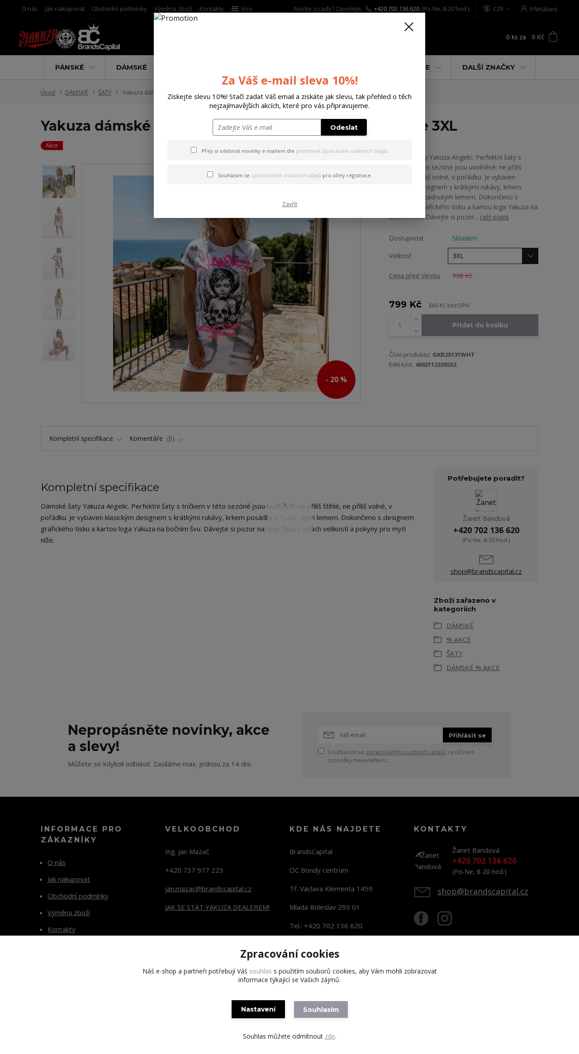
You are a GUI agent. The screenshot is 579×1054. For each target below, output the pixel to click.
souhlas (260, 971)
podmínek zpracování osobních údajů (341, 150)
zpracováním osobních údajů (286, 175)
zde (330, 1036)
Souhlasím (321, 1010)
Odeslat (344, 127)
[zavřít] (409, 27)
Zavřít (289, 204)
